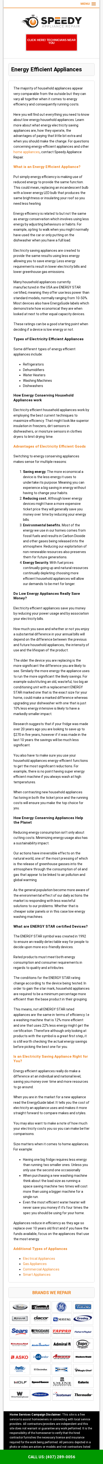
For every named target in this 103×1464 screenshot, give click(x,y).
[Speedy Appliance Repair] (51, 22)
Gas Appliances (35, 1264)
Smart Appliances (37, 1274)
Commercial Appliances (41, 1269)
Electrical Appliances (39, 1258)
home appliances (26, 152)
